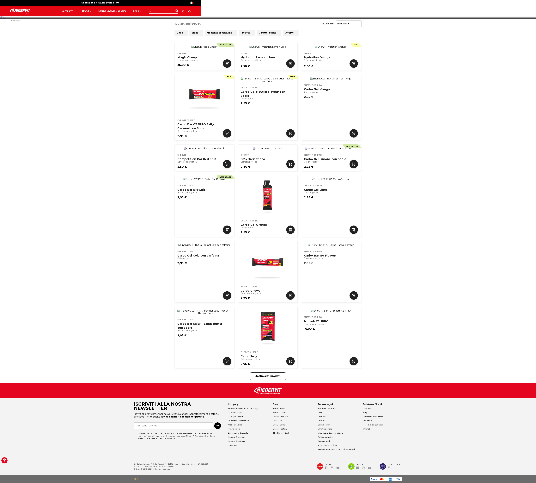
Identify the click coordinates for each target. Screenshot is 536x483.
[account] (189, 10)
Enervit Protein (280, 429)
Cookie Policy (324, 425)
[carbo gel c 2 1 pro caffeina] (204, 245)
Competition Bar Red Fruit (196, 159)
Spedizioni (367, 421)
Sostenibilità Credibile (238, 433)
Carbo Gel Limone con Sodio (325, 159)
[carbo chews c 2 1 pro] (268, 262)
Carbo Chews (250, 290)
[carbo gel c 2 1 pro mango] (331, 78)
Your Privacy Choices (327, 445)
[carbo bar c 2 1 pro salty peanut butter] (204, 312)
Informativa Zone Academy (330, 433)
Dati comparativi (325, 437)
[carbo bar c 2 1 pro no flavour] (331, 245)
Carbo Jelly (249, 356)
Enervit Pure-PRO (281, 417)
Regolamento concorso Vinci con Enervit (337, 449)
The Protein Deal (281, 433)
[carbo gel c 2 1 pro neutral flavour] (268, 79)
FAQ (365, 412)
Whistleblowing (325, 429)
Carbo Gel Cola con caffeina (198, 255)
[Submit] (176, 11)
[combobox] (163, 11)
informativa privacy (201, 436)
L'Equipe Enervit (235, 417)
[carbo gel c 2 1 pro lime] (331, 179)
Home (12, 21)
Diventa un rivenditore (373, 417)
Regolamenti (324, 441)
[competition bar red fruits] (204, 148)
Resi (320, 412)
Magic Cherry (187, 57)
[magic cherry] (204, 47)
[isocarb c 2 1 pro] (331, 311)
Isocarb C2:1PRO (316, 321)
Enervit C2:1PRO (280, 412)
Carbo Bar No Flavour (320, 255)
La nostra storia (235, 412)
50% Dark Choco (253, 159)
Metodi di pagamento (373, 425)
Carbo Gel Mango (317, 89)
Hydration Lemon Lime (258, 57)
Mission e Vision (235, 425)
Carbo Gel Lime (315, 189)
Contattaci (367, 408)
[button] (194, 3)
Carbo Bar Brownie (191, 189)
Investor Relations (236, 441)
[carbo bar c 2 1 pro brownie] (204, 179)
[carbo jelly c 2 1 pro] (268, 328)
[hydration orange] (331, 47)
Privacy (321, 421)
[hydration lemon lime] (268, 47)
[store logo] (32, 11)
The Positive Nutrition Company (242, 408)
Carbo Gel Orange (254, 224)
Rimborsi (322, 417)
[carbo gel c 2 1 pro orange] (268, 197)
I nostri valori (234, 429)
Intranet (366, 429)
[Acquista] (227, 63)
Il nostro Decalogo (236, 437)
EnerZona (277, 421)
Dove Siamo (233, 445)
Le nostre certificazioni (238, 421)
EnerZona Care (280, 425)
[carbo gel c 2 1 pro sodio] (331, 148)
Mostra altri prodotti (268, 376)
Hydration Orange (317, 57)
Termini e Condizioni (327, 408)
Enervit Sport (279, 408)
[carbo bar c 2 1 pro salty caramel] (204, 96)
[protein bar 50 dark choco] (268, 148)
